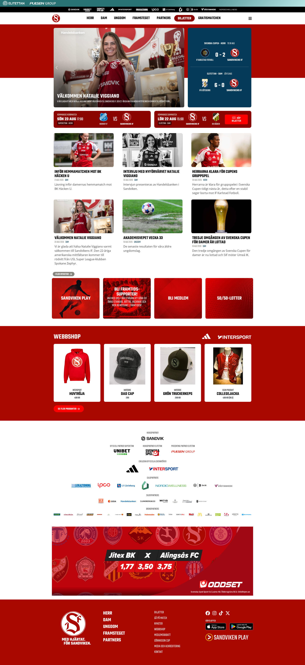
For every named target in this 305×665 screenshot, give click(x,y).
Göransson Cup (162, 641)
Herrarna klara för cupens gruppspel (214, 174)
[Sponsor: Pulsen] (43, 5)
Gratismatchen (209, 18)
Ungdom (119, 18)
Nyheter (158, 624)
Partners (164, 18)
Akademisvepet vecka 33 (143, 238)
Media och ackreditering (167, 646)
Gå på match (160, 618)
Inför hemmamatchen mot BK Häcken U (78, 174)
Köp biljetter (236, 119)
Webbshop (159, 629)
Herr (90, 18)
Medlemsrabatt (162, 635)
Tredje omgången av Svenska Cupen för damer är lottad (221, 240)
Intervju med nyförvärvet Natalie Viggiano (151, 174)
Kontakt (158, 652)
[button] (250, 18)
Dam (104, 18)
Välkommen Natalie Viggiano (88, 96)
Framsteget (141, 18)
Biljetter (184, 18)
